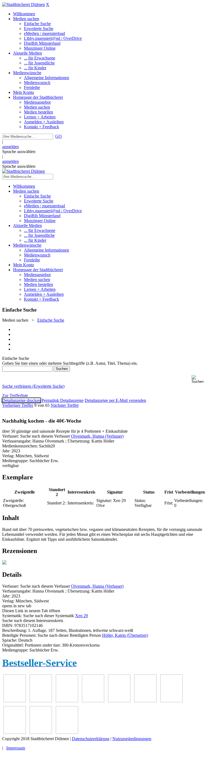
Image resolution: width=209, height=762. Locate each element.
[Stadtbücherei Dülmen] (23, 4)
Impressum (15, 748)
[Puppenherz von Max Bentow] (15, 732)
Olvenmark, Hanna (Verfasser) (97, 436)
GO (58, 136)
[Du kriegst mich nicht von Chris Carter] (171, 700)
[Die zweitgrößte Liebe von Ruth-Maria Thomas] (41, 732)
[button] (199, 379)
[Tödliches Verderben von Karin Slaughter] (67, 732)
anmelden (10, 146)
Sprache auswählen (18, 151)
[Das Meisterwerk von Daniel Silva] (145, 700)
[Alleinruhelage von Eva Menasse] (15, 700)
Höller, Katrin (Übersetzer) (125, 635)
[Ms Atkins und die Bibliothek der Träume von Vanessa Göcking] (41, 700)
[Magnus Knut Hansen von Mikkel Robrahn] (67, 700)
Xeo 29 (81, 615)
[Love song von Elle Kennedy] (93, 700)
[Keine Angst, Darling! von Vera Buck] (119, 700)
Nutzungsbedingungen (131, 738)
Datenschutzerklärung (90, 738)
